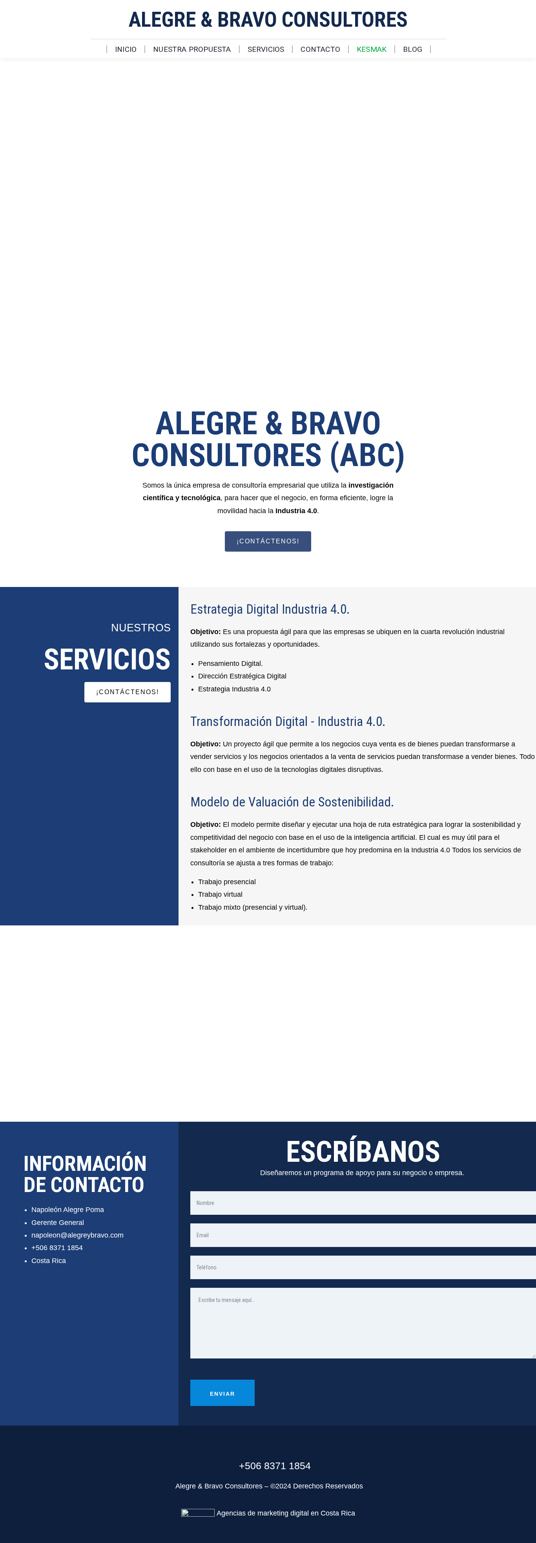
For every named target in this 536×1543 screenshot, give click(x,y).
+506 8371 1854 (57, 1248)
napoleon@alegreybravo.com (77, 1235)
